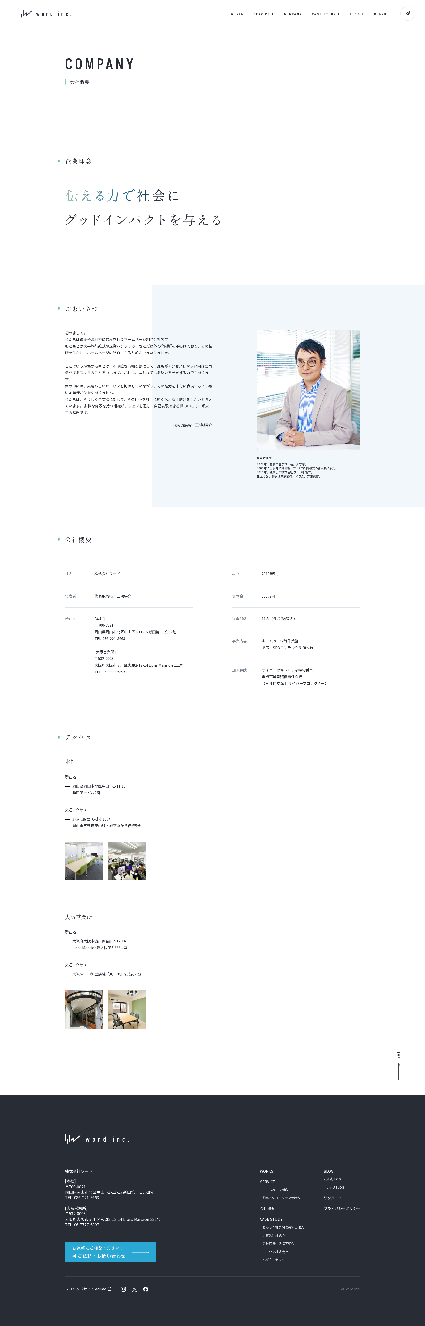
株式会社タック (273, 1259)
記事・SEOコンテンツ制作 (281, 1197)
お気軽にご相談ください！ (99, 1252)
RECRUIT (382, 14)
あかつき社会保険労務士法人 (283, 1227)
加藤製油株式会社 (275, 1235)
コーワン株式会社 (275, 1251)
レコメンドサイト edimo (85, 1288)
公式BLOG (333, 1179)
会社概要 (267, 1208)
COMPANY (293, 14)
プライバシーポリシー (342, 1208)
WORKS (237, 14)
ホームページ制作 (275, 1189)
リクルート (333, 1197)
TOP (398, 1055)
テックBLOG (335, 1187)
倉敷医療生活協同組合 (278, 1243)
